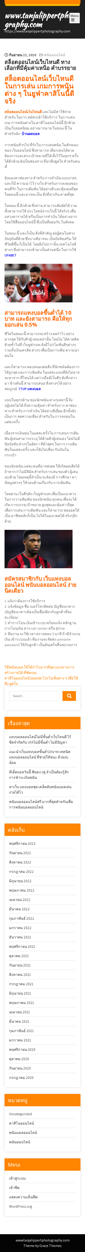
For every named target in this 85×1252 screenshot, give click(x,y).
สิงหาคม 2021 (20, 974)
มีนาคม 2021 (19, 1021)
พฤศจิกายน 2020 (22, 1049)
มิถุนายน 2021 (20, 993)
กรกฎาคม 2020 (21, 1077)
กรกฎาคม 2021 (21, 984)
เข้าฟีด (14, 1187)
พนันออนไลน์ (54, 55)
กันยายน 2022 (20, 853)
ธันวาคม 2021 (20, 937)
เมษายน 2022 (19, 899)
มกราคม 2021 (20, 1040)
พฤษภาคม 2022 (21, 890)
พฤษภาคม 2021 (21, 1002)
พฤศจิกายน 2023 (22, 843)
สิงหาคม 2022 (20, 862)
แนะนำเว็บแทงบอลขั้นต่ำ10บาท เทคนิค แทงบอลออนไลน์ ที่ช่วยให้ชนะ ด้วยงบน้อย (39, 757)
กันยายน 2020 (20, 1068)
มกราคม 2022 (20, 927)
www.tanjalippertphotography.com (41, 19)
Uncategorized (20, 1114)
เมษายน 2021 (19, 1012)
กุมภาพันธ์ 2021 (21, 1030)
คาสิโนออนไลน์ (21, 1123)
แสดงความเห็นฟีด (23, 1197)
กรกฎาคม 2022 (21, 871)
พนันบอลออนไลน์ (23, 1132)
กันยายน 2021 (20, 965)
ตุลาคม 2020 (19, 1059)
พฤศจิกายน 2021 (22, 946)
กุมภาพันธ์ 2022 (21, 918)
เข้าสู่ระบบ (17, 1178)
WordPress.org (20, 1206)
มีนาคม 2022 (19, 909)
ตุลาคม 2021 (19, 956)
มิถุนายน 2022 (20, 881)
